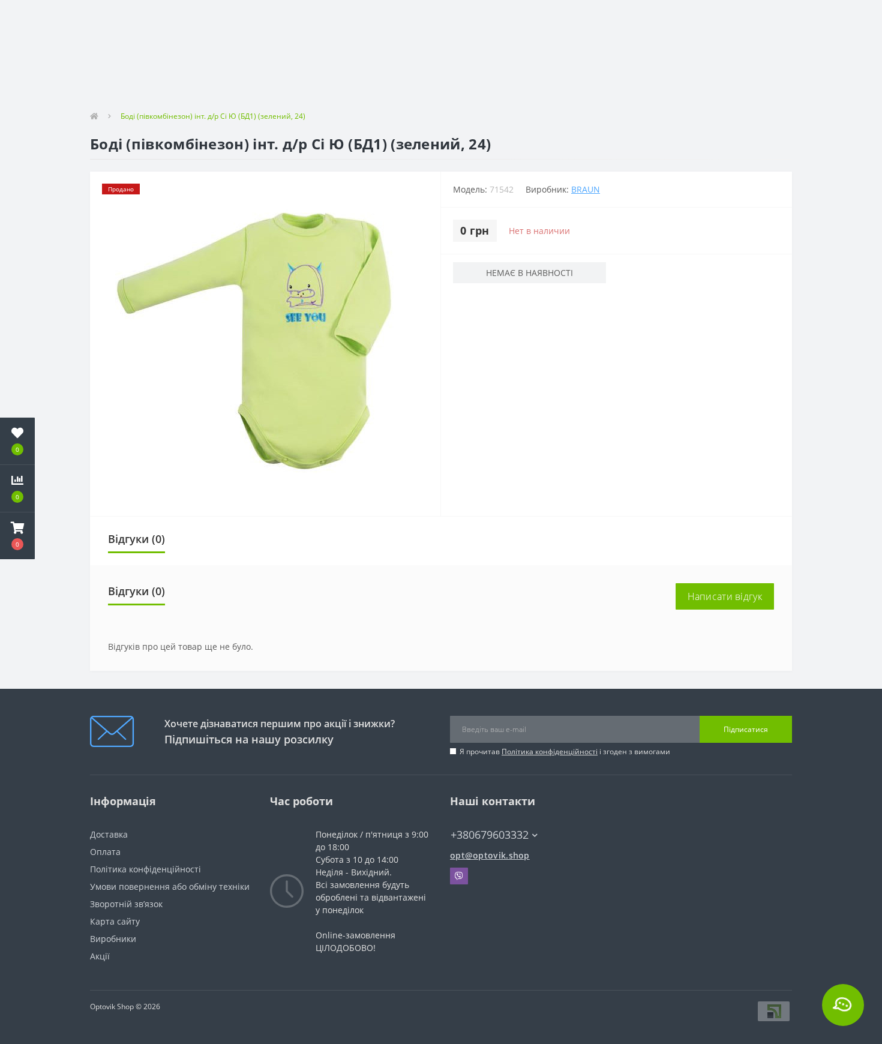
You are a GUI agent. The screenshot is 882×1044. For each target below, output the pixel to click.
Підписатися (746, 729)
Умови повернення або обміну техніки (170, 886)
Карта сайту (115, 921)
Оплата (105, 851)
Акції (100, 956)
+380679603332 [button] (490, 835)
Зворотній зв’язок (126, 904)
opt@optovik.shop (490, 855)
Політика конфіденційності (550, 751)
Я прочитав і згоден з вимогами (565, 751)
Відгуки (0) (136, 539)
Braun (585, 189)
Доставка (109, 834)
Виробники (113, 938)
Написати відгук (725, 596)
